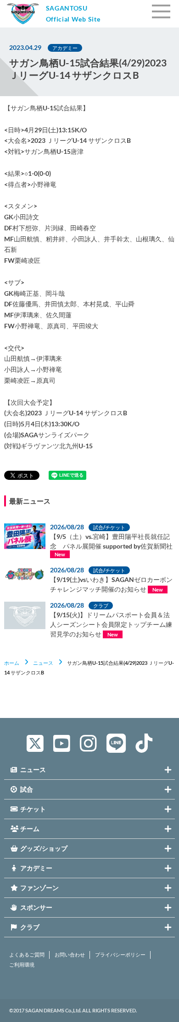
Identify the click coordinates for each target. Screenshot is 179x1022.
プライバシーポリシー (120, 954)
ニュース (43, 663)
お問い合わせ (70, 954)
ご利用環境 (21, 965)
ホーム (11, 663)
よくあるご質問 (27, 954)
